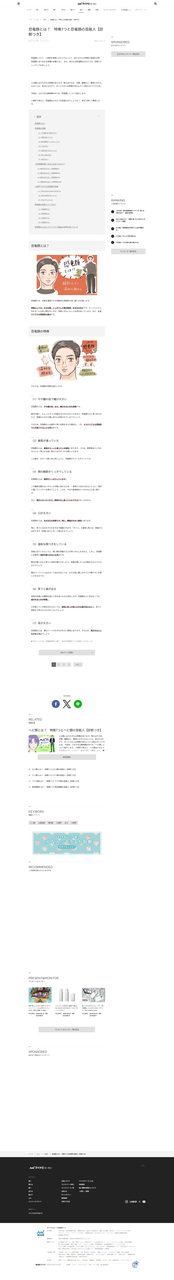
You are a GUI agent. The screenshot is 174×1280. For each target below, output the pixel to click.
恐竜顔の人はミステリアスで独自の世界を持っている (56, 227)
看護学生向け (81, 1231)
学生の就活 (61, 1231)
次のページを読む (66, 652)
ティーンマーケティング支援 (115, 1242)
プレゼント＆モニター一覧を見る (67, 1029)
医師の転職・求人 (112, 1254)
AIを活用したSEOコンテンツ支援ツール (82, 1248)
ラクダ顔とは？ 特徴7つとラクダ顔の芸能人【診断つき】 (56, 781)
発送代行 (85, 1260)
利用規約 (82, 1184)
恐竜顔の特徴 (40, 128)
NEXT (77, 664)
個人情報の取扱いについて (87, 1188)
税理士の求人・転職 (63, 1254)
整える (46, 10)
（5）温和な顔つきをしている (47, 150)
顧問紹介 (73, 1254)
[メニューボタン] (19, 4)
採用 (90, 1264)
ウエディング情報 (88, 1244)
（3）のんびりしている (45, 200)
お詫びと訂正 (65, 1201)
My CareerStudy (90, 1246)
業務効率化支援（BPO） (74, 1260)
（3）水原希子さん (44, 218)
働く (37, 10)
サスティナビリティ (82, 1264)
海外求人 (112, 1231)
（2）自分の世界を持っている (47, 195)
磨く (54, 10)
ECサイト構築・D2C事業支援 (66, 1246)
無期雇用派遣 (131, 1254)
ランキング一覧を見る (128, 251)
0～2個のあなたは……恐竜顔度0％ (48, 169)
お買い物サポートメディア (127, 1246)
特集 (97, 10)
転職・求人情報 (103, 1231)
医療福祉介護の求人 (63, 1235)
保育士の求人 (122, 1254)
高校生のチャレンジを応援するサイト (95, 1242)
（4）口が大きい (43, 146)
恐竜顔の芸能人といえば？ (45, 204)
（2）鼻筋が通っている (45, 137)
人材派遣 (60, 1252)
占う (81, 10)
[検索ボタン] (155, 4)
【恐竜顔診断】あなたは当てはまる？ (50, 164)
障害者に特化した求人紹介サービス (95, 1233)
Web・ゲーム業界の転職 (72, 1252)
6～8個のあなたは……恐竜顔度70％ (49, 177)
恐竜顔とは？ (40, 123)
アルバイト (61, 1233)
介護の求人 (61, 1256)
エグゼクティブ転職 (114, 1252)
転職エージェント (102, 1252)
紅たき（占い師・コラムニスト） (39, 41)
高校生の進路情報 (63, 1238)
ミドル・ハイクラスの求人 (123, 1231)
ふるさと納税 (79, 1246)
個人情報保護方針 (105, 1264)
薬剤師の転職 (81, 1254)
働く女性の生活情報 (63, 1244)
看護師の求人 (90, 1254)
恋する (63, 10)
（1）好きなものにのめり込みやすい (49, 191)
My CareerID (101, 1246)
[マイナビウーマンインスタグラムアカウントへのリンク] (126, 1201)
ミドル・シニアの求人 (78, 1233)
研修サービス (62, 1260)
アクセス (74, 1264)
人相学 (44, 20)
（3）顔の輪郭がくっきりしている (49, 142)
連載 (89, 10)
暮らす (73, 10)
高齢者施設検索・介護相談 (102, 1248)
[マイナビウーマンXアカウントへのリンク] (140, 1202)
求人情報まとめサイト (64, 1242)
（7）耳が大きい (43, 159)
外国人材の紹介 (83, 1256)
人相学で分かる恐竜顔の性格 (46, 186)
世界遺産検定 (98, 1244)
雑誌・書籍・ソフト (76, 1244)
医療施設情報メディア (113, 1246)
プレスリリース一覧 (67, 1188)
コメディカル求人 (100, 1254)
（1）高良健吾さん (44, 209)
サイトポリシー (66, 1195)
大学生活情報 (128, 1242)
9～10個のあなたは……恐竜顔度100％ (50, 182)
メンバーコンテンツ (109, 10)
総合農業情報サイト (109, 1244)
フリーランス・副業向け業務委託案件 (117, 1233)
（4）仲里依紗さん (44, 222)
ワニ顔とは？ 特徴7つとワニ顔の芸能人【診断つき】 (54, 775)
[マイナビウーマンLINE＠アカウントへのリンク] (133, 1202)
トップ (29, 10)
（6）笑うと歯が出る (44, 155)
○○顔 (32, 823)
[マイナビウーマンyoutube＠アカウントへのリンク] (144, 1201)
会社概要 (68, 1264)
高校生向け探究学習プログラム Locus (80, 1238)
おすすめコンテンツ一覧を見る (128, 54)
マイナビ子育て (121, 1244)
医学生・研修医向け (92, 1231)
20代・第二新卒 (84, 1252)
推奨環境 (64, 1198)
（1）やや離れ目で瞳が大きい (47, 133)
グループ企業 (96, 1264)
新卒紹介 (93, 1252)
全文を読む (67, 757)
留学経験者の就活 (71, 1231)
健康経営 (91, 1260)
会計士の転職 (125, 1252)
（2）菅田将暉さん (44, 214)
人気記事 (41, 823)
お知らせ (64, 1191)
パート (68, 1233)
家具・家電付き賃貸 (63, 1248)
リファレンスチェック (126, 1260)
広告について (65, 1181)
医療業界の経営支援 (71, 1256)
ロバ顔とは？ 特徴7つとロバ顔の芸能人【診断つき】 (54, 769)
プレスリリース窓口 (67, 1184)
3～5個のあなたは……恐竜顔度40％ (49, 173)
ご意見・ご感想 (84, 1191)
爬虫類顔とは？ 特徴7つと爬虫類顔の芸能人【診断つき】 (56, 787)
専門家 (50, 823)
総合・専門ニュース (77, 1242)
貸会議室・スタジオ (101, 1260)
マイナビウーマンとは (86, 1181)
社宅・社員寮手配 (113, 1260)
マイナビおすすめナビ (36, 1213)
